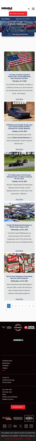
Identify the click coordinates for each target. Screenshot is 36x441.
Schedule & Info (7, 361)
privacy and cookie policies (14, 439)
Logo (7, 8)
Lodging (4, 368)
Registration (6, 363)
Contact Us (5, 377)
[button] (18, 34)
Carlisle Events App (8, 380)
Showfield (5, 365)
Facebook (4, 426)
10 (6, 310)
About (4, 394)
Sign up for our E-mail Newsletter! (25, 19)
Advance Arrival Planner (10, 397)
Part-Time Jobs (7, 389)
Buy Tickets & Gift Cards (17, 14)
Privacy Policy (6, 382)
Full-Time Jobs (7, 392)
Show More (19, 99)
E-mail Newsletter (17, 407)
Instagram (10, 426)
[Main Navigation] (33, 9)
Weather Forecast (7, 399)
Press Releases (5, 19)
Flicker (26, 426)
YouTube (15, 426)
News (4, 370)
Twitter (20, 426)
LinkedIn (31, 426)
